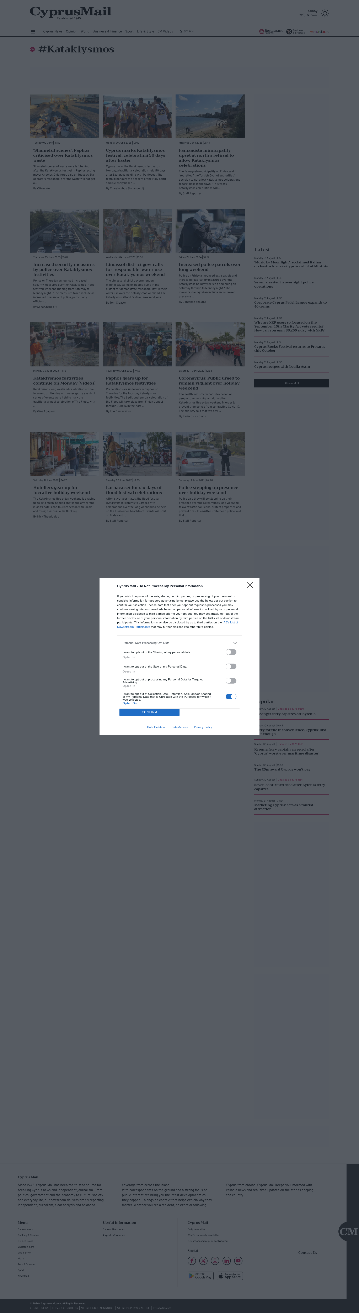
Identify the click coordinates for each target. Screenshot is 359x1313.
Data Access (179, 727)
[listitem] (179, 643)
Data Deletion (156, 727)
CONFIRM (149, 712)
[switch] (231, 652)
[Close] (251, 586)
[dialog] (179, 656)
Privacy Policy (203, 727)
